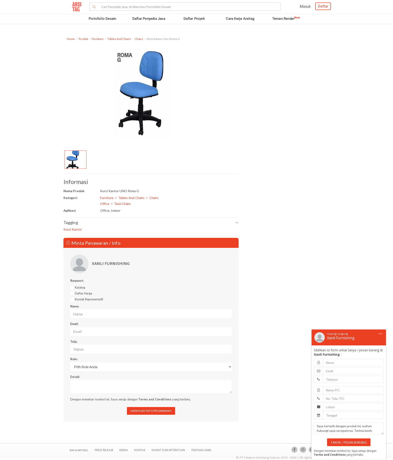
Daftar (323, 6)
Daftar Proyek (194, 19)
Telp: (73, 341)
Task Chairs (122, 204)
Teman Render (286, 19)
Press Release (104, 450)
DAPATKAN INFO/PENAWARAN (151, 410)
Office (104, 204)
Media (123, 450)
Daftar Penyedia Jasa (148, 19)
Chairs (139, 39)
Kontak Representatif (89, 299)
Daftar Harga (83, 293)
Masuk (305, 6)
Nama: (74, 306)
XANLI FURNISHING (111, 263)
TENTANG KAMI (201, 450)
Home (71, 39)
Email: (74, 324)
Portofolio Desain (102, 19)
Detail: (75, 377)
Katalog (80, 287)
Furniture (97, 39)
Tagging (151, 222)
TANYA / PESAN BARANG (349, 442)
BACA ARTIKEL (79, 450)
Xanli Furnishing (341, 337)
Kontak (140, 450)
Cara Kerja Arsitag (240, 19)
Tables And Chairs (119, 39)
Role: (74, 359)
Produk (83, 39)
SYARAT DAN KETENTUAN (168, 450)
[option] (75, 159)
